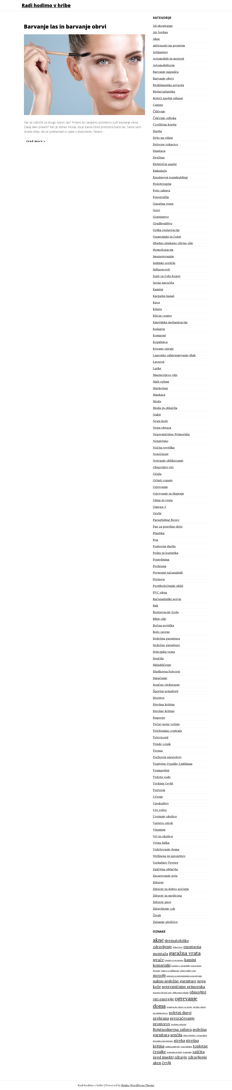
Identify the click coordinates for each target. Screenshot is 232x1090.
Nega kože (160, 421)
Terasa (158, 751)
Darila (157, 131)
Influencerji (161, 269)
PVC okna (160, 592)
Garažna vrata (163, 204)
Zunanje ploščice (165, 922)
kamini (190, 959)
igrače (158, 959)
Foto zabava (161, 190)
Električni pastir (165, 164)
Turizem (159, 790)
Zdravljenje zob (164, 909)
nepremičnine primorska (183, 986)
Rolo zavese (161, 632)
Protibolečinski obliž (168, 586)
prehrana (161, 1018)
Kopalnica (160, 342)
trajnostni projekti (174, 1052)
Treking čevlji (163, 783)
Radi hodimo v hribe (46, 5)
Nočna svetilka (164, 447)
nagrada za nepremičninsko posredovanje (184, 976)
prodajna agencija (178, 1024)
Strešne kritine (164, 711)
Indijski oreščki (164, 263)
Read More (35, 141)
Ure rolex (160, 810)
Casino (158, 105)
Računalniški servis (167, 599)
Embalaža (160, 171)
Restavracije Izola (166, 612)
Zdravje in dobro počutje (171, 889)
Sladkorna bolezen (166, 671)
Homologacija (163, 250)
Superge (159, 718)
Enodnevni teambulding (170, 177)
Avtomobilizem (164, 65)
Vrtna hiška (161, 843)
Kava (156, 302)
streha (179, 1040)
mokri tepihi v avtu (188, 971)
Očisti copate (163, 480)
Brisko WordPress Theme (137, 1085)
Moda (157, 401)
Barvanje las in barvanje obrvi (65, 26)
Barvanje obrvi (163, 78)
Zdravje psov (162, 902)
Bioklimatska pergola (168, 85)
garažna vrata (185, 953)
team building (186, 1046)
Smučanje (160, 678)
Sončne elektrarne (166, 685)
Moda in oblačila (165, 408)
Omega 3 (159, 507)
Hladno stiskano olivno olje (173, 243)
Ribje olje (159, 619)
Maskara (159, 395)
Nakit (157, 414)
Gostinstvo (161, 217)
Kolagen (159, 329)
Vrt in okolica (163, 836)
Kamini (158, 289)
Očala (157, 474)
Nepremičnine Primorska (171, 434)
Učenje (158, 797)
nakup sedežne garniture (174, 981)
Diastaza (159, 151)
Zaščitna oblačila (165, 869)
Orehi (157, 513)
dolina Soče (178, 947)
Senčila (158, 658)
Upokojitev (161, 803)
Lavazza (158, 362)
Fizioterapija (162, 184)
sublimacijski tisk (172, 1046)
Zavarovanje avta (165, 876)
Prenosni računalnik (168, 572)
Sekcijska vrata (164, 652)
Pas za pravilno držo (168, 526)
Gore (156, 210)
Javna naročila (163, 283)
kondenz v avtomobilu (180, 966)
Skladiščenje (162, 665)
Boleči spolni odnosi (168, 98)
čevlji (166, 1062)
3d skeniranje (163, 26)
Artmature (160, 52)
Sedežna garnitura (166, 638)
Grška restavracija (166, 230)
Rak (155, 605)
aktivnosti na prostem (169, 45)
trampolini (187, 1052)
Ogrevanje (160, 487)
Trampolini (161, 770)
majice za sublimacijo (170, 971)
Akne (156, 39)
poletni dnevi (180, 1012)
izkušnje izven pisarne (174, 960)
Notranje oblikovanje (168, 461)
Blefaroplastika (164, 91)
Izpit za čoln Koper (167, 276)
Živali (157, 915)
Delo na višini (163, 138)
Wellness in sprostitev (169, 856)
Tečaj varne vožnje (166, 724)
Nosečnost (160, 454)
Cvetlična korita (164, 124)
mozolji (159, 975)
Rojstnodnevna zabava (172, 1029)
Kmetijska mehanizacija (170, 322)
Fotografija (161, 197)
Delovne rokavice (165, 144)
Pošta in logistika (165, 553)
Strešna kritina (164, 704)
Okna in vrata (163, 500)
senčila (176, 1034)
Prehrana (159, 566)
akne (158, 940)
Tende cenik (162, 744)
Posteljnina (161, 559)
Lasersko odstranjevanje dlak (174, 355)
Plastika (159, 533)
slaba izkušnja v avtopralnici (195, 1035)
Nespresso (160, 441)
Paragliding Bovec (166, 520)
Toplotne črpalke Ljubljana (172, 764)
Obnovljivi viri (163, 467)
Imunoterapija (163, 256)
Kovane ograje (163, 349)
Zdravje (158, 882)
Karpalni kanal (163, 296)
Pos (155, 540)
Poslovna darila (164, 546)
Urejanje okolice (165, 816)
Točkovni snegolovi (167, 757)
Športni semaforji (165, 691)
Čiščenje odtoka (164, 118)
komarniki (162, 965)
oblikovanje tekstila (180, 992)
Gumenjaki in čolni (167, 237)
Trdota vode (162, 777)
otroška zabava (199, 1007)
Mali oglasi (161, 381)
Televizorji (160, 737)
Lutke (157, 368)
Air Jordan (160, 32)
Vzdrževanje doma (166, 849)
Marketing (160, 388)
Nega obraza (162, 428)
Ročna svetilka (163, 625)
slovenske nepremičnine (163, 1041)
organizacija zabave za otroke (179, 1007)
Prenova (159, 579)
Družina (159, 157)
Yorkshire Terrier (165, 863)
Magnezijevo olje (165, 375)
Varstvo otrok (163, 823)
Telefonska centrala (167, 731)
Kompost (159, 335)
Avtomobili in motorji (168, 58)
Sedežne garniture (166, 645)
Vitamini (159, 830)
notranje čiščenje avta (162, 992)
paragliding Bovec (160, 1013)
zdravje (180, 1057)
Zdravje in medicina (167, 895)
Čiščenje (159, 111)
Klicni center (162, 316)
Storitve (159, 698)
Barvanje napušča (166, 72)
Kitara (157, 309)
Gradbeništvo (162, 223)
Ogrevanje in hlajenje (168, 493)
